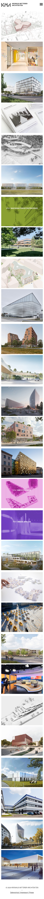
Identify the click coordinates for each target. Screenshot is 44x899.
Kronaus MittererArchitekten (19, 4)
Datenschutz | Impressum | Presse (22, 892)
